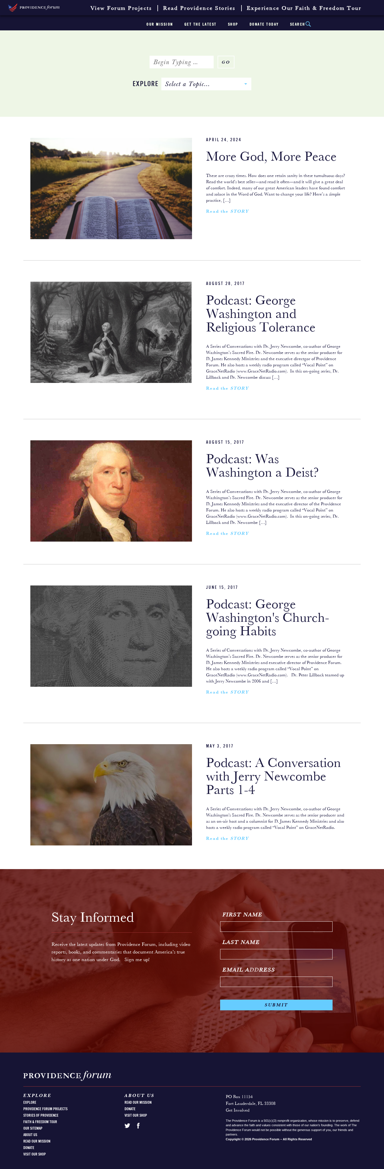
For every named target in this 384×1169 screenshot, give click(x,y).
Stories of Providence (40, 1116)
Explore (146, 84)
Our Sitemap (32, 1128)
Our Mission (159, 24)
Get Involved (237, 1110)
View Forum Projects (121, 8)
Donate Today (264, 24)
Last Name (241, 942)
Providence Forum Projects (45, 1109)
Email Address (249, 970)
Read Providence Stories (199, 8)
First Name (243, 915)
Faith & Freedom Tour (40, 1122)
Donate (28, 1148)
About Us (30, 1135)
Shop (233, 24)
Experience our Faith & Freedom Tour (304, 8)
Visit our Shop (34, 1154)
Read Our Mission (36, 1141)
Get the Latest (200, 24)
